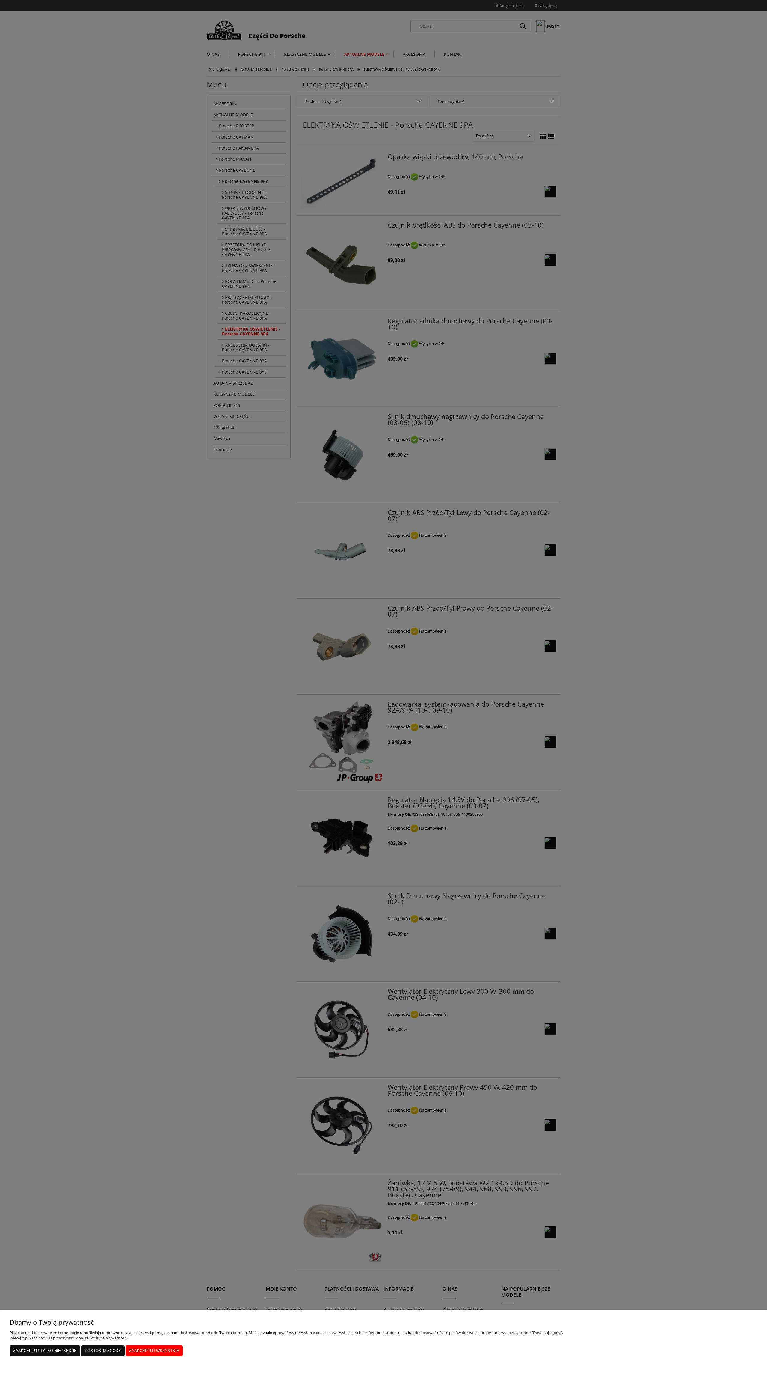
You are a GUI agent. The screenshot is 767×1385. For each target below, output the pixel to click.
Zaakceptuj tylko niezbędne (45, 1350)
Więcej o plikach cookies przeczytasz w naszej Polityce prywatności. (69, 1338)
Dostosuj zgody (103, 1350)
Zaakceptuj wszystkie (154, 1350)
